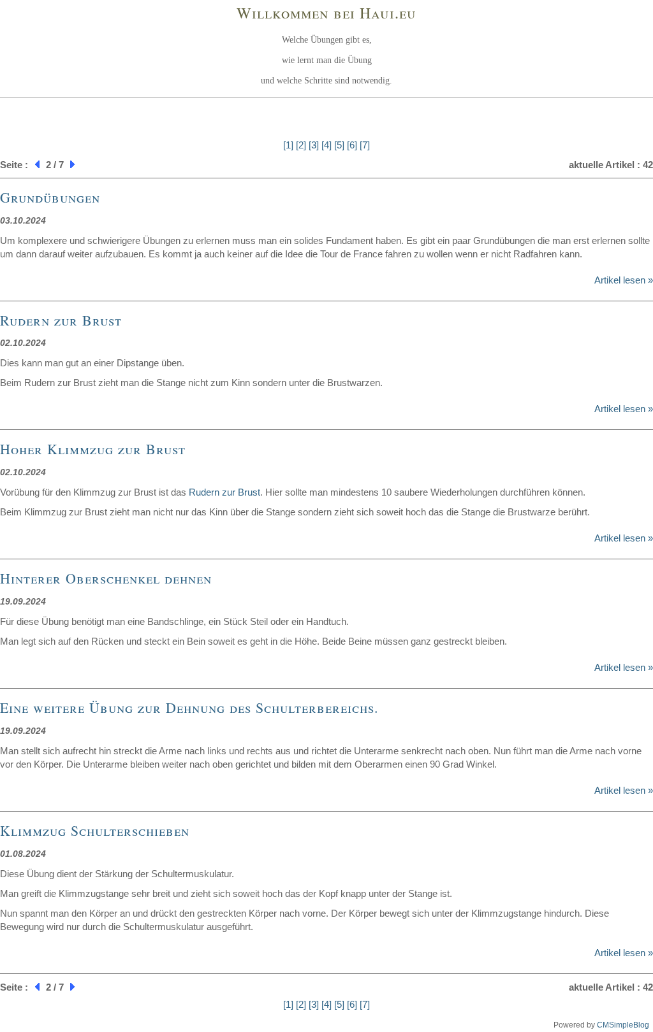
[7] (365, 145)
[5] (339, 145)
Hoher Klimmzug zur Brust (93, 449)
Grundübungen (50, 197)
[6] (352, 145)
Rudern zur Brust (61, 320)
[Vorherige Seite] (36, 164)
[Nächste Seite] (74, 164)
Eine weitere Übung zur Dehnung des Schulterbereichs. (189, 707)
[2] (301, 145)
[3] (314, 145)
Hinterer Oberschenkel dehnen (106, 578)
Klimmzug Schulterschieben (94, 830)
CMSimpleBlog (623, 1025)
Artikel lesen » (623, 280)
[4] (326, 145)
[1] (288, 145)
